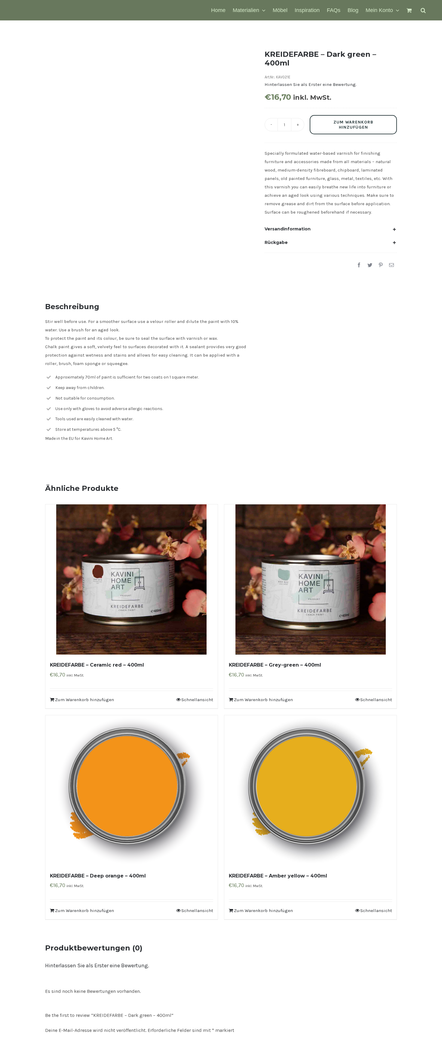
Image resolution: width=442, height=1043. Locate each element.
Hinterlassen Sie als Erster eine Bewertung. (97, 965)
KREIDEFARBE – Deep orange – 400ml (98, 876)
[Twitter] (369, 265)
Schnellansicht (197, 699)
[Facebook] (359, 265)
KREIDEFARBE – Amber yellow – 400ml (278, 876)
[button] (423, 10)
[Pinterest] (380, 265)
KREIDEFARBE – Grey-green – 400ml (275, 665)
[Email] (391, 265)
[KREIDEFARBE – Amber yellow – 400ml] (310, 790)
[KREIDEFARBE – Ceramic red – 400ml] (131, 579)
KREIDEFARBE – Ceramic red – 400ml (97, 665)
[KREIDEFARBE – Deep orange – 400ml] (131, 790)
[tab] (331, 229)
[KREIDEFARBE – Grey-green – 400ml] (310, 579)
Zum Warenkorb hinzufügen (353, 125)
